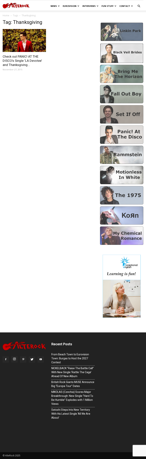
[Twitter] (32, 359)
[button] (138, 6)
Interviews (89, 6)
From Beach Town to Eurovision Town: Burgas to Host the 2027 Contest (70, 358)
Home (6, 15)
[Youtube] (41, 359)
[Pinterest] (23, 359)
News (54, 6)
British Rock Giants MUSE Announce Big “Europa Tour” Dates (72, 384)
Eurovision (69, 6)
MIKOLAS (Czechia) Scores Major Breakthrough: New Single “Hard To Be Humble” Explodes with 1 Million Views (72, 397)
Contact (124, 6)
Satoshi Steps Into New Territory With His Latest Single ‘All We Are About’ (70, 413)
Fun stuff (107, 6)
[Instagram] (14, 359)
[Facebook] (6, 359)
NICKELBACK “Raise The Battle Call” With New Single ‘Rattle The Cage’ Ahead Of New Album (72, 372)
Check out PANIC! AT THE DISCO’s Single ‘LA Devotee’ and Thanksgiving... (22, 61)
